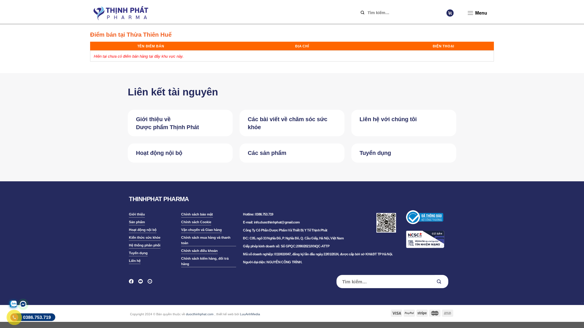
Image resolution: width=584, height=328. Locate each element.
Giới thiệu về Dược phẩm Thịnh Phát (167, 123)
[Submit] (362, 13)
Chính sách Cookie (196, 222)
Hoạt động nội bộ (159, 153)
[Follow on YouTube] (142, 283)
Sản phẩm (137, 222)
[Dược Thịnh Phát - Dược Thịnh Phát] (121, 13)
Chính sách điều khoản (199, 251)
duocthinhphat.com (200, 314)
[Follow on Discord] (151, 283)
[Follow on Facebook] (132, 283)
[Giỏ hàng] (450, 13)
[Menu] (470, 14)
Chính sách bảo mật (197, 214)
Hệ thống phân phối (144, 245)
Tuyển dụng (375, 153)
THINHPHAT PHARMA (159, 199)
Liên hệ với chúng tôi (388, 119)
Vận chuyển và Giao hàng (201, 230)
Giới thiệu (137, 214)
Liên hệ (135, 261)
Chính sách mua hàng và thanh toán (205, 240)
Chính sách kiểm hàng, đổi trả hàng (205, 261)
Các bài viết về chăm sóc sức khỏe (287, 123)
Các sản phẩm (267, 153)
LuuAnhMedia (250, 314)
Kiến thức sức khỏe (144, 237)
